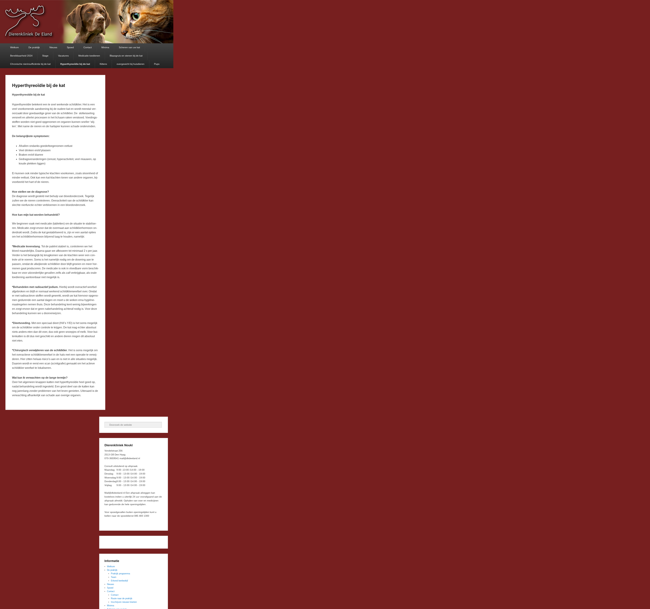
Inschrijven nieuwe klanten (124, 602)
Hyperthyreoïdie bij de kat (75, 64)
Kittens (103, 64)
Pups (156, 64)
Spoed (70, 47)
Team (113, 577)
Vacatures (63, 55)
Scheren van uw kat (129, 47)
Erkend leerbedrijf (119, 580)
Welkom (14, 47)
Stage (45, 55)
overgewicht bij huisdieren (130, 64)
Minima (105, 47)
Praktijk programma (120, 573)
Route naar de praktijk (121, 598)
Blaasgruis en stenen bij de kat (126, 55)
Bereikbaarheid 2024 (21, 55)
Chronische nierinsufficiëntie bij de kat (30, 64)
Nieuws (53, 47)
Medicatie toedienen (89, 55)
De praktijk (34, 47)
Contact (87, 47)
